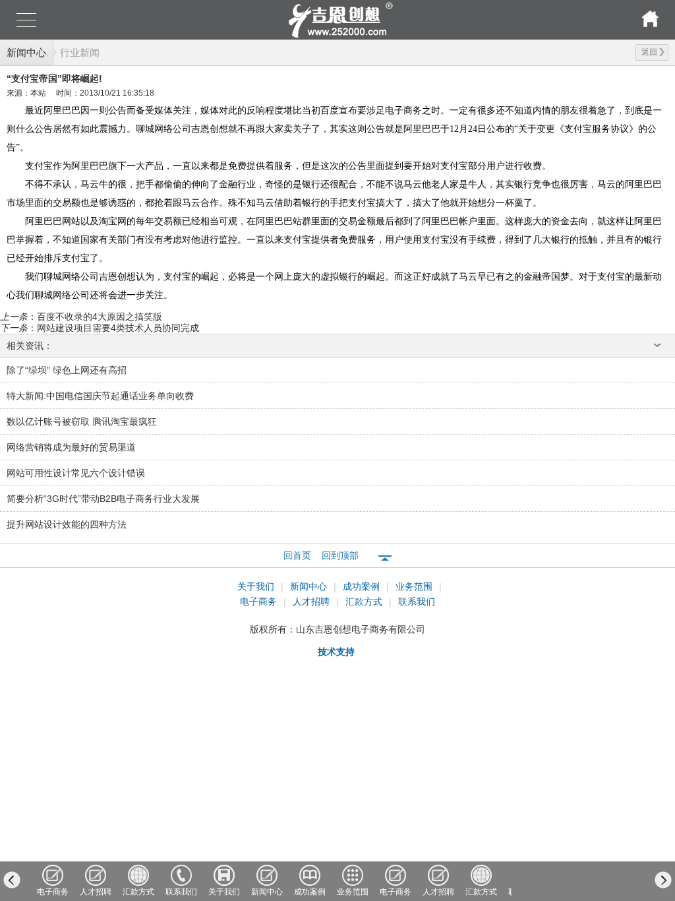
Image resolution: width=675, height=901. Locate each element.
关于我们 (257, 586)
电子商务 (259, 601)
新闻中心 (26, 52)
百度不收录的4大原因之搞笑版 (99, 316)
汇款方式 (365, 601)
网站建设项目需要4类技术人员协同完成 (118, 328)
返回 (649, 52)
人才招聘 (312, 601)
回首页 (297, 555)
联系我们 (416, 601)
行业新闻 (80, 52)
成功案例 (362, 586)
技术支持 (336, 651)
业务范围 (415, 586)
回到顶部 (340, 555)
